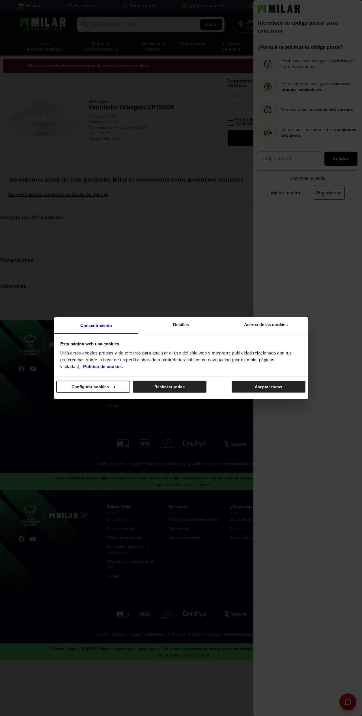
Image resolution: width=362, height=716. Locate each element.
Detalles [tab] (181, 324)
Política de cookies (103, 366)
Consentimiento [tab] (96, 325)
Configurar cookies (90, 386)
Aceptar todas (268, 386)
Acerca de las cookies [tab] (266, 324)
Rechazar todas (169, 386)
